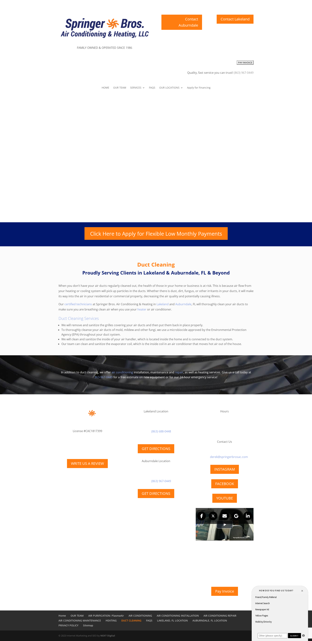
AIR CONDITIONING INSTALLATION (178, 615)
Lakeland (163, 304)
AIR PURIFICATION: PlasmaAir (106, 615)
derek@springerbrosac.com (229, 457)
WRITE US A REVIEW (87, 463)
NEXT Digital (107, 635)
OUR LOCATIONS (169, 87)
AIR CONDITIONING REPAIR (219, 615)
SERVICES (135, 87)
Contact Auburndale (188, 22)
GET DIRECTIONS (156, 448)
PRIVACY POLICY (68, 625)
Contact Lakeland (235, 19)
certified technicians (78, 304)
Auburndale (183, 304)
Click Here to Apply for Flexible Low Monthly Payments (156, 233)
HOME (105, 87)
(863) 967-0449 (161, 481)
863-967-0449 (104, 377)
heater (141, 309)
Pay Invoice (224, 591)
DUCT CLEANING (131, 620)
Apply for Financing (199, 87)
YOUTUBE (224, 498)
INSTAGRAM (224, 469)
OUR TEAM (119, 87)
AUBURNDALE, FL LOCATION (209, 620)
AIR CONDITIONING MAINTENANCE (79, 620)
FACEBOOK (224, 483)
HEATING (111, 620)
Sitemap (88, 625)
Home (62, 615)
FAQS (152, 87)
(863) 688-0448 (161, 431)
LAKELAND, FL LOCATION (172, 620)
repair (179, 372)
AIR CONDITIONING (140, 615)
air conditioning (122, 372)
